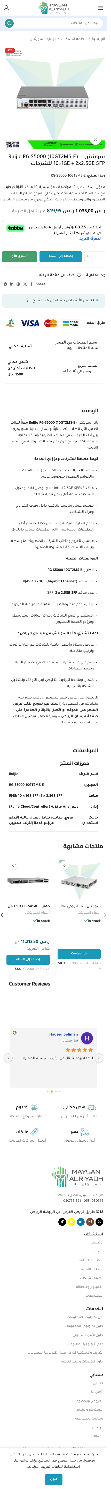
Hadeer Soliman (63, 1035)
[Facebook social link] (31, 285)
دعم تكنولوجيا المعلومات (84, 1344)
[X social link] (25, 285)
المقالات (97, 1436)
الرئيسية (98, 39)
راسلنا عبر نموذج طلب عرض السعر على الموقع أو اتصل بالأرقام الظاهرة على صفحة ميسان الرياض (55, 710)
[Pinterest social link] (18, 285)
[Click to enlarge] (95, 139)
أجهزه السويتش (43, 39)
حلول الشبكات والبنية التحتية (82, 1362)
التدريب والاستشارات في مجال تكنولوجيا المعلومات (65, 1353)
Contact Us (79, 954)
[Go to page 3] (47, 1091)
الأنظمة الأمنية (92, 1269)
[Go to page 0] (59, 1091)
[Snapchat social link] (71, 1222)
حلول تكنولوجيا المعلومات (84, 1326)
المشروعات (94, 1296)
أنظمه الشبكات (73, 39)
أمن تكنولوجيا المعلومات (85, 1317)
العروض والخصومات (87, 1401)
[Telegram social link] (5, 285)
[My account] (6, 8)
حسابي (98, 1383)
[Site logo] (53, 8)
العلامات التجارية (91, 1261)
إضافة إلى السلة (61, 256)
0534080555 (92, 1201)
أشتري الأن (19, 256)
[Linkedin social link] (12, 285)
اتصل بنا (97, 1392)
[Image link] (77, 1176)
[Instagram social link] (90, 1222)
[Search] (9, 23)
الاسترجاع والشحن (89, 1410)
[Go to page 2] (52, 1091)
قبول (53, 1479)
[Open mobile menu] (101, 8)
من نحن (97, 1428)
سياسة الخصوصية (89, 1419)
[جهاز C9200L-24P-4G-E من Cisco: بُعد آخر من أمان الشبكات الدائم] (28, 879)
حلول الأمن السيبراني (88, 1335)
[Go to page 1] (56, 1091)
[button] (28, 960)
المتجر (98, 1252)
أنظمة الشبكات (91, 1278)
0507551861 (72, 1201)
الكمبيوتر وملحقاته (89, 1287)
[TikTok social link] (62, 1222)
